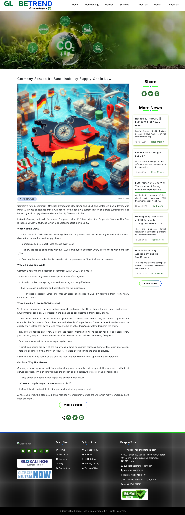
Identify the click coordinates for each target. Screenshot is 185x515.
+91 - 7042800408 (133, 470)
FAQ (60, 463)
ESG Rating (90, 459)
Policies (109, 4)
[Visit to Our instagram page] (41, 450)
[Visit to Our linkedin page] (47, 450)
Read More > (158, 141)
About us (143, 4)
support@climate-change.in (137, 465)
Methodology (92, 4)
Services (125, 4)
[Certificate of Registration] (134, 494)
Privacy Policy (91, 463)
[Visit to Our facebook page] (23, 450)
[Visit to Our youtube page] (35, 450)
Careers (62, 459)
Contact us (173, 4)
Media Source (73, 404)
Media (157, 4)
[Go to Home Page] (28, 5)
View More (150, 283)
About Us (63, 454)
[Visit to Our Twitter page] (29, 450)
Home (75, 4)
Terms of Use (91, 468)
